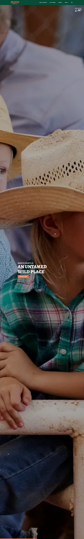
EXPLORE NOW (23, 276)
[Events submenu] (62, 2)
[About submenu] (68, 2)
